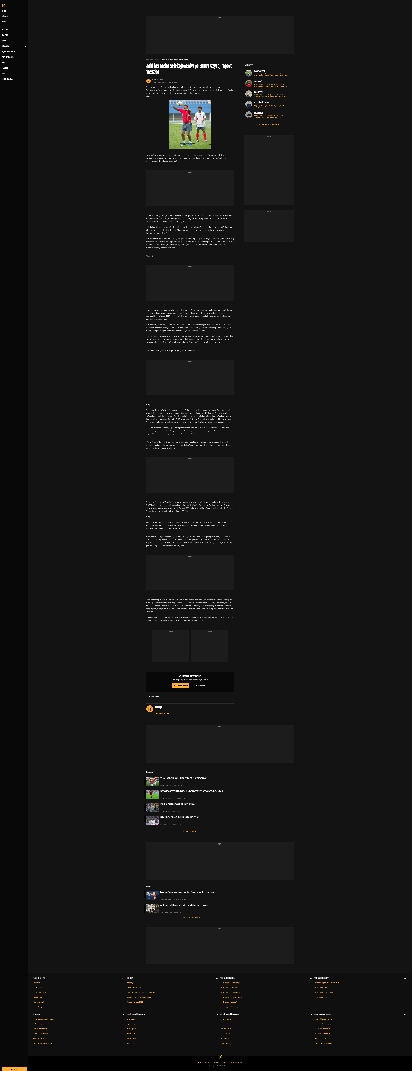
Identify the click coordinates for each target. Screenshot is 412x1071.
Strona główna (149, 60)
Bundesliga (268, 74)
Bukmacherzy (36, 1014)
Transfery (5, 35)
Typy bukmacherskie (8, 57)
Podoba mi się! (182, 685)
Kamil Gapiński (259, 81)
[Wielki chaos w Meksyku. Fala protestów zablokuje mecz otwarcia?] (190, 908)
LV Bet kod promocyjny (322, 1029)
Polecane (145, 894)
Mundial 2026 (145, 908)
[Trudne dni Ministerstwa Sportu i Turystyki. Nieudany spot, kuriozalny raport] (190, 895)
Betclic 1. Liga (37, 987)
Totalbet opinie (225, 1029)
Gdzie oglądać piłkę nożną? (227, 978)
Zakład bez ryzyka (39, 1024)
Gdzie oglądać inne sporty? (321, 978)
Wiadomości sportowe (39, 978)
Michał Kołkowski (165, 899)
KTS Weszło (5, 68)
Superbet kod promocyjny (323, 1019)
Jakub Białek (258, 112)
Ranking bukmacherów (40, 1033)
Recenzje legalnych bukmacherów (136, 1014)
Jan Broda (163, 824)
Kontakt (216, 1062)
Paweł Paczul (258, 92)
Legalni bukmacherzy (8, 51)
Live (276, 96)
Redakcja (208, 1062)
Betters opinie (225, 1043)
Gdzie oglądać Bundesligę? (229, 1007)
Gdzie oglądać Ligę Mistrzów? (230, 992)
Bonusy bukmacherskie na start (43, 1019)
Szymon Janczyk (259, 71)
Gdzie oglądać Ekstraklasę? (229, 983)
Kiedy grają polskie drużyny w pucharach (141, 992)
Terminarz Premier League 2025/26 (139, 997)
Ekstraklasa (283, 75)
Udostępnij (155, 696)
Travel (3, 62)
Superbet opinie (132, 1024)
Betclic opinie (131, 1038)
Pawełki (282, 86)
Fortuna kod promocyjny (322, 1024)
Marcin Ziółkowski (165, 798)
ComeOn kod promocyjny (323, 1043)
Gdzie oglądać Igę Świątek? (324, 992)
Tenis (276, 75)
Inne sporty (5, 46)
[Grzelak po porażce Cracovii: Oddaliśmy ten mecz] (190, 807)
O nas (199, 1062)
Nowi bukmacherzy (39, 1038)
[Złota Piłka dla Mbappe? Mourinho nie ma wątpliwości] (190, 820)
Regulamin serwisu (236, 1062)
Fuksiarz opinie (132, 1043)
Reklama (224, 1062)
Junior (4, 73)
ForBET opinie (225, 1033)
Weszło (156, 60)
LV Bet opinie (131, 1029)
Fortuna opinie (131, 1019)
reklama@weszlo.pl (161, 713)
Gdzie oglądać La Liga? (228, 1002)
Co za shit (201, 685)
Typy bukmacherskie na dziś (42, 1043)
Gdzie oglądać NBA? (321, 987)
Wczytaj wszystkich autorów (268, 124)
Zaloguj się (14, 1069)
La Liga (276, 74)
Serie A (282, 74)
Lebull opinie (131, 1033)
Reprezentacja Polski (40, 992)
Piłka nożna (5, 40)
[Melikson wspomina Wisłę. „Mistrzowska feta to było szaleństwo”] (190, 781)
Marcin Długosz (165, 811)
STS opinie (224, 1024)
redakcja (160, 80)
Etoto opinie (224, 1038)
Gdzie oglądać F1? (320, 997)
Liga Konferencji (38, 1002)
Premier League (258, 74)
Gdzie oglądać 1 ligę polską (229, 987)
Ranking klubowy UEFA (134, 987)
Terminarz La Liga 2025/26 (136, 1002)
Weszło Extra (5, 29)
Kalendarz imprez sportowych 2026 (326, 983)
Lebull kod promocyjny (322, 1033)
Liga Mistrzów (37, 997)
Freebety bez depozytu (41, 1029)
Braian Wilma (164, 785)
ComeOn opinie (225, 1019)
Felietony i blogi (258, 75)
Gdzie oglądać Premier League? (231, 997)
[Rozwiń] (24, 40)
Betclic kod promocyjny (322, 1038)
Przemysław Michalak (261, 102)
